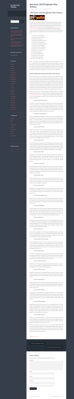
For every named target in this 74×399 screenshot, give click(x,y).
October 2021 (13, 109)
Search (12, 19)
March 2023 (13, 94)
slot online (12, 131)
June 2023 (12, 87)
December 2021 (13, 107)
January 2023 (13, 98)
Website (31, 380)
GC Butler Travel (15, 6)
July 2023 (12, 85)
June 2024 (12, 64)
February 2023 (13, 96)
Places (12, 122)
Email (31, 376)
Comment (32, 360)
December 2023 (13, 77)
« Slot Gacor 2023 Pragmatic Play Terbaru (38, 343)
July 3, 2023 (32, 9)
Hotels (12, 120)
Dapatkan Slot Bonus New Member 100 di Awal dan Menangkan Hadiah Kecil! (17, 35)
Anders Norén (57, 396)
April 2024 (12, 68)
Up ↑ (62, 396)
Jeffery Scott (38, 9)
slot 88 (12, 151)
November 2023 (13, 79)
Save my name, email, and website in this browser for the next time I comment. (42, 385)
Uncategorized (13, 135)
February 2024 (13, 72)
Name (31, 371)
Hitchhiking (12, 118)
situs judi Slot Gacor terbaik (35, 94)
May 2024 (12, 66)
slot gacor (12, 127)
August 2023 (13, 83)
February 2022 (13, 102)
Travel (12, 133)
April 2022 (12, 100)
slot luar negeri (13, 129)
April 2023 (12, 92)
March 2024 (13, 70)
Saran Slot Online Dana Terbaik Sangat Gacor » (54, 347)
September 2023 (13, 81)
